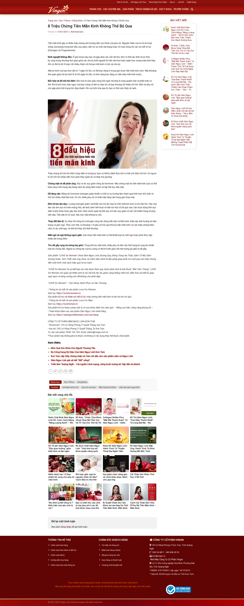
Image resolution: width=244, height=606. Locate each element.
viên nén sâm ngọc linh (129, 387)
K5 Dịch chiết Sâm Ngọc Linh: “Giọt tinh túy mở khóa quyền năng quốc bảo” (182, 125)
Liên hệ (181, 2)
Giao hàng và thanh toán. (112, 560)
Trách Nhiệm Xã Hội (146, 9)
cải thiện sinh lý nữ (70, 387)
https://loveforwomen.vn (68, 293)
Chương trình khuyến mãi (112, 565)
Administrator (77, 32)
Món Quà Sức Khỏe (107, 387)
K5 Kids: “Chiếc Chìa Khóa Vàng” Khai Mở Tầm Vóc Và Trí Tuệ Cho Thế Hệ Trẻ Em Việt (182, 49)
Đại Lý (172, 2)
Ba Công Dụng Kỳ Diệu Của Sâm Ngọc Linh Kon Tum (78, 352)
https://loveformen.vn (67, 304)
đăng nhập (66, 526)
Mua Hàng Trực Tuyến (158, 2)
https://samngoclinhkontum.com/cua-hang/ (77, 314)
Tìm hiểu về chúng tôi (110, 545)
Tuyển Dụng (191, 2)
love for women (89, 387)
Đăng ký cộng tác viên (111, 555)
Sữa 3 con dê (122, 2)
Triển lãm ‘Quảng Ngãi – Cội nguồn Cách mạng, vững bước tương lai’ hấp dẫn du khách (95, 364)
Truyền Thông (181, 9)
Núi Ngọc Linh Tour (138, 2)
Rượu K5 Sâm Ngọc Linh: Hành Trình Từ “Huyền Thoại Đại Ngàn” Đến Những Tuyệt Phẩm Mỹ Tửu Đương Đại (182, 139)
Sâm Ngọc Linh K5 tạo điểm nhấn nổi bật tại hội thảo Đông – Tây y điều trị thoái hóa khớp (182, 112)
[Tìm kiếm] (192, 9)
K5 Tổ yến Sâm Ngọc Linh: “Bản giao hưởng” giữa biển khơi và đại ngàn (181, 99)
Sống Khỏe (77, 20)
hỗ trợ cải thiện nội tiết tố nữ (72, 296)
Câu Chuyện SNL (112, 9)
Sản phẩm (128, 9)
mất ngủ (129, 235)
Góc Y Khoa (165, 9)
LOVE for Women (68, 255)
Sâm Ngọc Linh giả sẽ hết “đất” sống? (70, 360)
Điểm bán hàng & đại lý (111, 550)
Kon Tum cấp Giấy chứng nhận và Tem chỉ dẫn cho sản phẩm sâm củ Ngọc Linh (92, 356)
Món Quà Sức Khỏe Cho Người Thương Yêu (73, 348)
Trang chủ (95, 9)
